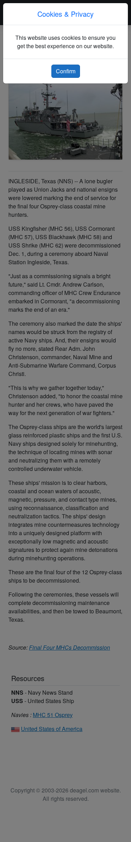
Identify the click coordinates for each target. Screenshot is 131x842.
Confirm (65, 71)
